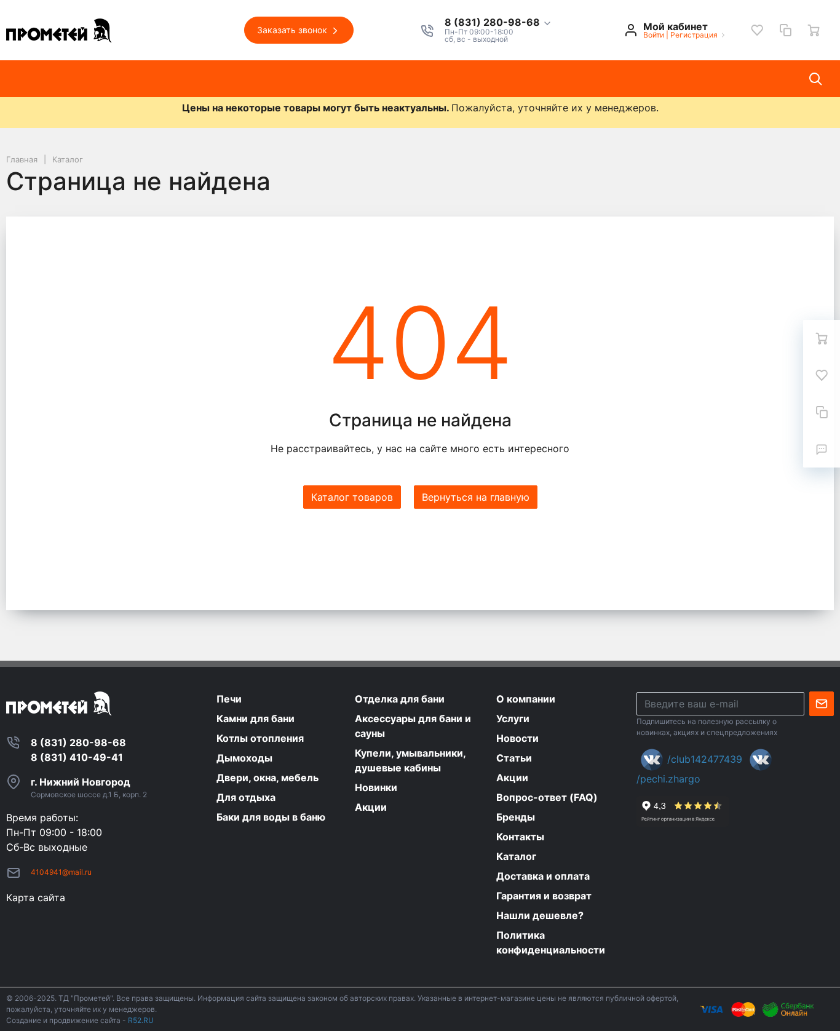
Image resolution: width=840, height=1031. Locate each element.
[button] (498, 22)
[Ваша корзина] (813, 30)
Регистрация (694, 34)
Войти (653, 34)
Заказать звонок (293, 30)
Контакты (439, 79)
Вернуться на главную (475, 497)
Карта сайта (35, 897)
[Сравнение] (785, 30)
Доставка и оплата (531, 79)
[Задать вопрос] (821, 449)
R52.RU (141, 1020)
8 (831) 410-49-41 (77, 757)
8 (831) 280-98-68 (493, 22)
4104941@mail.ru (61, 872)
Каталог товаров (58, 79)
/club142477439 (704, 759)
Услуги (207, 79)
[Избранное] (757, 30)
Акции (378, 79)
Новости (265, 79)
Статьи (324, 79)
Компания (145, 79)
